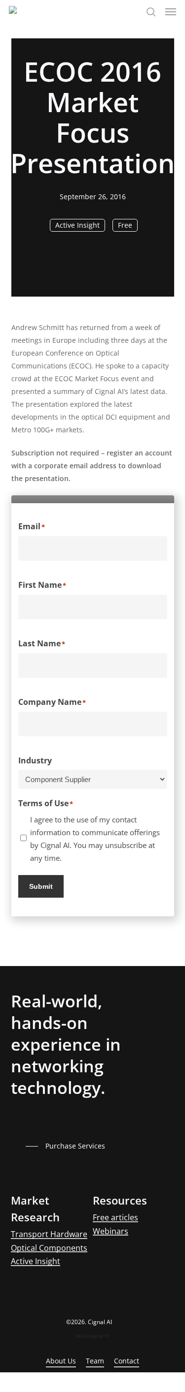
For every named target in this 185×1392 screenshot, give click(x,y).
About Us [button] (61, 1360)
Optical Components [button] (49, 1248)
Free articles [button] (115, 1217)
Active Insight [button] (35, 1261)
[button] (170, 12)
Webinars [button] (110, 1231)
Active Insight (77, 225)
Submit (41, 886)
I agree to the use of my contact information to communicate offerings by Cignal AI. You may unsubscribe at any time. (95, 839)
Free (125, 225)
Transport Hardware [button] (49, 1234)
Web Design (86, 1335)
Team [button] (95, 1360)
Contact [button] (126, 1360)
